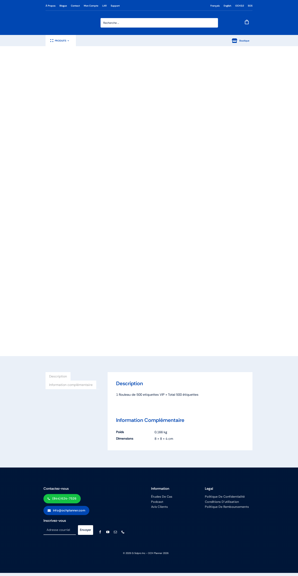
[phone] (123, 532)
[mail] (115, 532)
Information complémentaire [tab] (71, 385)
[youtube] (108, 532)
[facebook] (100, 532)
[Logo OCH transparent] (58, 17)
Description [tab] (58, 376)
